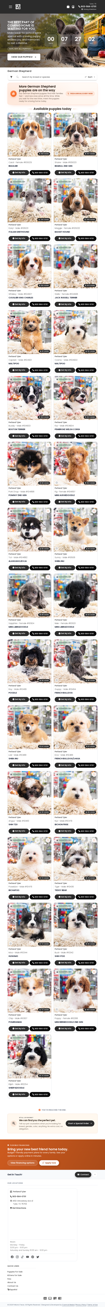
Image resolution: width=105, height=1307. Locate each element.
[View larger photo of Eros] (94, 708)
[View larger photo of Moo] (48, 906)
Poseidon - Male (20, 886)
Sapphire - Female (21, 623)
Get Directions (19, 1208)
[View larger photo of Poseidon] (48, 840)
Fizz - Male (64, 425)
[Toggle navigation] (10, 6)
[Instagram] (17, 1257)
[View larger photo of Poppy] (94, 972)
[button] (18, 116)
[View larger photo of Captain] (48, 313)
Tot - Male (18, 557)
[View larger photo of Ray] (48, 642)
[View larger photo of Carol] (48, 116)
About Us (11, 1282)
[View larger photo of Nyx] (94, 774)
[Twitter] (38, 1257)
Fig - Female (65, 491)
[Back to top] (95, 1174)
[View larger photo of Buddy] (48, 379)
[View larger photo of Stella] (94, 247)
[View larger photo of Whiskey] (48, 247)
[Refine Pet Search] (11, 77)
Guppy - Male (65, 689)
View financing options (22, 1162)
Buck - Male (64, 952)
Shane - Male (65, 162)
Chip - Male (18, 1018)
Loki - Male (17, 755)
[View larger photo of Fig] (94, 445)
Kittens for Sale (14, 1275)
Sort (90, 77)
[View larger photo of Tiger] (94, 840)
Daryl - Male (18, 228)
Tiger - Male (64, 886)
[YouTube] (27, 1257)
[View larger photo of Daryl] (48, 181)
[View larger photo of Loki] (48, 708)
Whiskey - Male (20, 294)
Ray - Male (18, 689)
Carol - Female (20, 162)
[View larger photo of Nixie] (94, 577)
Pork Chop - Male (21, 491)
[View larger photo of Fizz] (94, 379)
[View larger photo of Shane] (94, 116)
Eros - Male (64, 755)
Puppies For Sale (15, 1271)
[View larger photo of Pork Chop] (48, 445)
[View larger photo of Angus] (48, 774)
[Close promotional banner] (93, 18)
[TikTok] (22, 1257)
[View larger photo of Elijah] (48, 1038)
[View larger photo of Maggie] (94, 181)
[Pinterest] (33, 1257)
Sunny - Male (65, 557)
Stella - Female (66, 294)
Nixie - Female (65, 623)
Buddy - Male (19, 425)
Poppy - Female (66, 1018)
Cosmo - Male (66, 359)
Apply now (50, 1162)
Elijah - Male (18, 1084)
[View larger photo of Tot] (48, 511)
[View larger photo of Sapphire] (48, 577)
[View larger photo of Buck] (94, 906)
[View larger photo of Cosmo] (94, 313)
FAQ (9, 1279)
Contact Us (12, 1286)
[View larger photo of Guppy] (94, 642)
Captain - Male (20, 359)
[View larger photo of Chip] (48, 972)
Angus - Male (19, 820)
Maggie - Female (67, 228)
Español (13, 1289)
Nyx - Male (63, 820)
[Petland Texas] (18, 7)
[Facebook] (12, 1257)
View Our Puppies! (22, 56)
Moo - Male (18, 952)
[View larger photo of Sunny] (94, 511)
